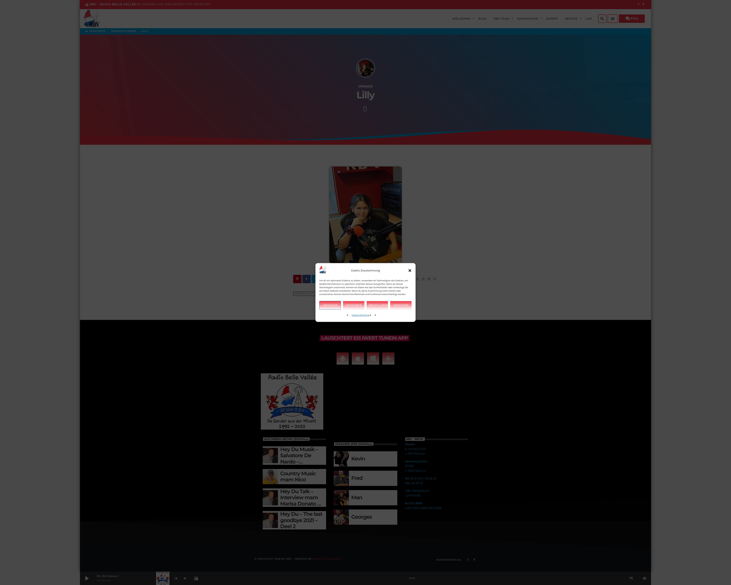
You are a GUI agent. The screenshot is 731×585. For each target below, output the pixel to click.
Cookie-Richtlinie (360, 315)
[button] (410, 271)
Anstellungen (378, 305)
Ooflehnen (354, 305)
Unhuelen (330, 305)
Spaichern (400, 305)
